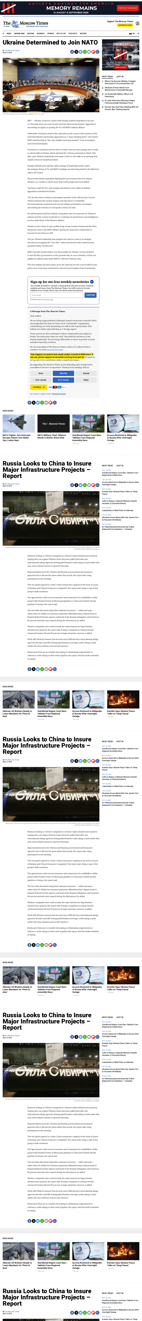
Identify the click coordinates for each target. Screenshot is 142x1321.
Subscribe (90, 295)
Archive (83, 34)
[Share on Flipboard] (93, 52)
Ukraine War (19, 34)
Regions (30, 34)
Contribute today (125, 25)
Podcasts (73, 34)
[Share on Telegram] (81, 52)
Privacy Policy (49, 299)
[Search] (138, 33)
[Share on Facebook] (72, 52)
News (9, 34)
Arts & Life (61, 34)
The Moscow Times (12, 51)
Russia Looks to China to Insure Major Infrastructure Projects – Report (47, 470)
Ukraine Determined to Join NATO (50, 42)
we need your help (55, 350)
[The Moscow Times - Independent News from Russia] (25, 23)
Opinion (50, 34)
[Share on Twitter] (76, 52)
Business (40, 34)
